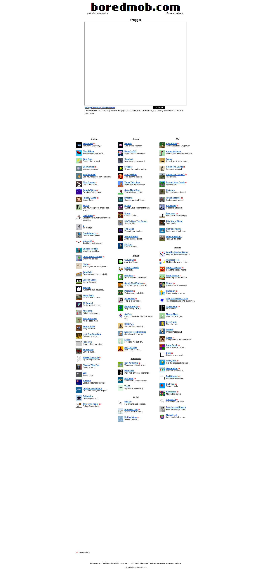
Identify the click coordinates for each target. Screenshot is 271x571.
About (179, 13)
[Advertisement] (61, 67)
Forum (170, 13)
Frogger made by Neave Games (100, 107)
